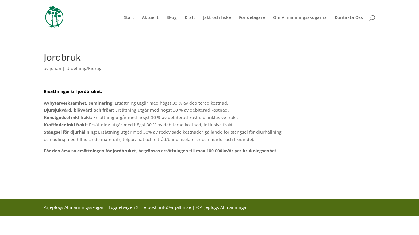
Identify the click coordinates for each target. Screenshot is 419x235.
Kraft (190, 17)
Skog (172, 17)
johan (55, 68)
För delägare (252, 17)
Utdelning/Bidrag (84, 68)
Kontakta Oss (349, 17)
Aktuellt (150, 17)
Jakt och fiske (217, 17)
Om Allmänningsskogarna (300, 17)
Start (129, 17)
